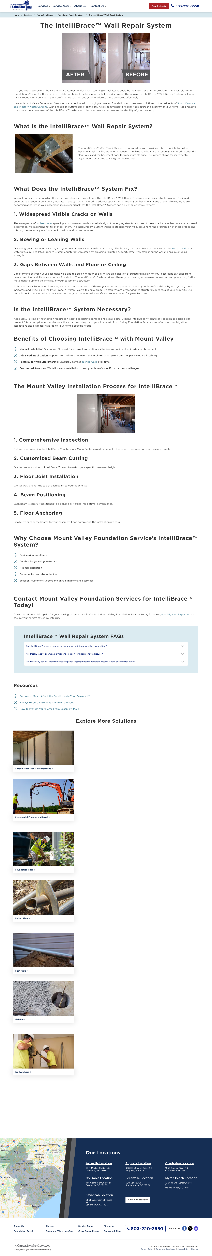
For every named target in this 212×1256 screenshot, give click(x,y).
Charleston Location (179, 1163)
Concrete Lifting (112, 1231)
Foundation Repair (44, 15)
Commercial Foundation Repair (31, 817)
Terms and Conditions (165, 1249)
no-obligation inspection (175, 614)
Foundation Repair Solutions (71, 15)
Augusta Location (138, 1163)
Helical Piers (21, 918)
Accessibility (183, 1249)
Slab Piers (20, 1019)
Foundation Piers (24, 870)
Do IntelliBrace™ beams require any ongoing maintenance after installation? (67, 646)
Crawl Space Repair (88, 1231)
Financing (109, 1226)
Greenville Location (139, 1178)
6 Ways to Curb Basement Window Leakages (46, 702)
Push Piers (20, 971)
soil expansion (180, 248)
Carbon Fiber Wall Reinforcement (33, 769)
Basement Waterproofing (59, 1231)
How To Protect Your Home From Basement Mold (49, 709)
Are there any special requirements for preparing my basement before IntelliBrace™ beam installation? (81, 661)
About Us (80, 6)
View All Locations (138, 1200)
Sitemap (194, 1249)
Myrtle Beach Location (181, 1178)
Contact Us (97, 6)
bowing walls (89, 362)
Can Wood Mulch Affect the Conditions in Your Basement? (54, 696)
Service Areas (61, 6)
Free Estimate (159, 6)
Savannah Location (99, 1195)
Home (16, 15)
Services (43, 6)
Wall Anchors (22, 1072)
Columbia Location (99, 1178)
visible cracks (44, 223)
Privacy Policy (147, 1249)
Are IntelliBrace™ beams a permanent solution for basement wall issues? (65, 654)
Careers (50, 1226)
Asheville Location (99, 1163)
